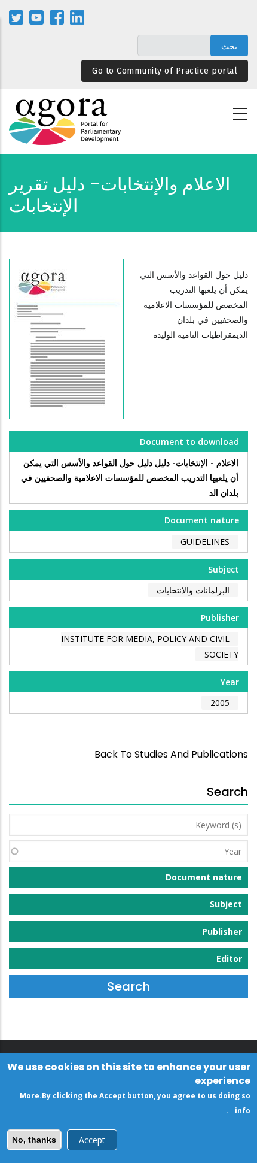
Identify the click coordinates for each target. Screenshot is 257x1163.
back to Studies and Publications (171, 754)
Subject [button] (226, 904)
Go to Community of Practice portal (164, 71)
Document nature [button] (204, 877)
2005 (220, 702)
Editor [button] (229, 958)
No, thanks (34, 1139)
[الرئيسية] (66, 122)
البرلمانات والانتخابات (193, 590)
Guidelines (205, 541)
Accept (92, 1140)
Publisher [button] (222, 931)
